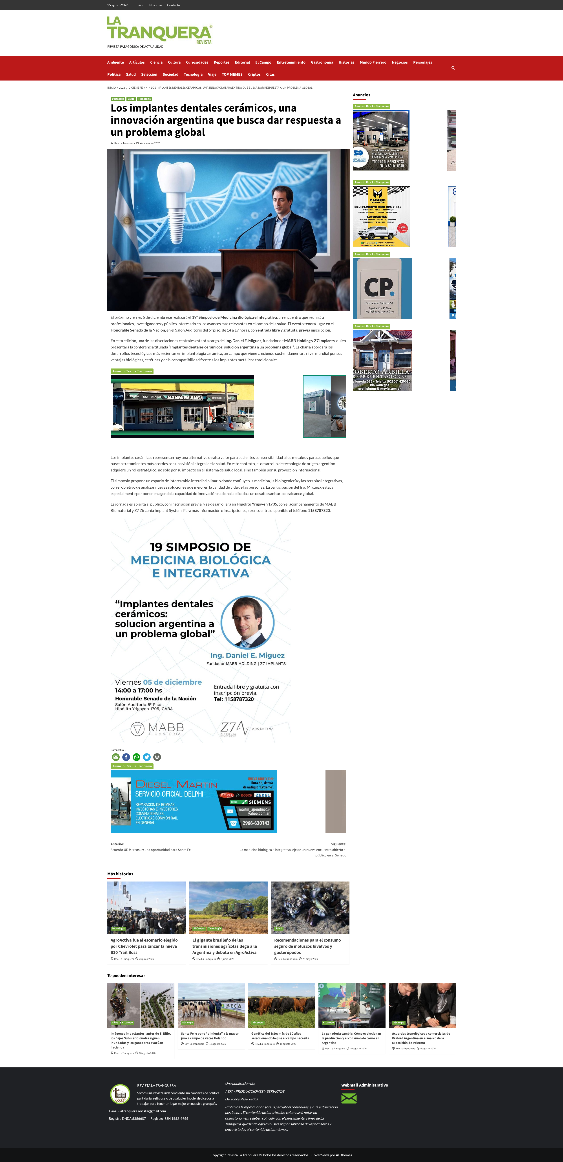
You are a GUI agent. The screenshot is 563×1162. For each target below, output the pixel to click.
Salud (131, 74)
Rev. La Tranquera (124, 143)
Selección (149, 74)
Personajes (422, 62)
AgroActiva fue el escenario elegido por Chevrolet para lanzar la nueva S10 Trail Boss (144, 946)
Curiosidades (197, 62)
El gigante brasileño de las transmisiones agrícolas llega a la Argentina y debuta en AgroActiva (224, 946)
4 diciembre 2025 (150, 143)
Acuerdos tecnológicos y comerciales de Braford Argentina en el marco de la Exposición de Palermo (421, 1038)
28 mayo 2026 (310, 959)
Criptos (254, 74)
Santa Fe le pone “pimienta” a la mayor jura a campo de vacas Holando (210, 1036)
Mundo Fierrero (373, 62)
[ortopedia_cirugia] (204, 405)
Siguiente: (293, 850)
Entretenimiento (291, 62)
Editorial (242, 62)
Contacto (173, 5)
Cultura (174, 62)
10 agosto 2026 (358, 1048)
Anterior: (151, 847)
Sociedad (170, 74)
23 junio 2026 (146, 959)
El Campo (263, 62)
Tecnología (193, 74)
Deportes (221, 62)
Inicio (140, 5)
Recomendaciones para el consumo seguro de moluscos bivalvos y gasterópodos (307, 946)
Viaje (212, 74)
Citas (270, 74)
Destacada (118, 99)
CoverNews (320, 1155)
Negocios (400, 62)
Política (114, 74)
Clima (115, 1023)
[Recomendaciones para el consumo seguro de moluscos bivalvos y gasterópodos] (310, 908)
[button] (453, 68)
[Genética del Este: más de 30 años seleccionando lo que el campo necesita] (281, 1005)
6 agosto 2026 (428, 1048)
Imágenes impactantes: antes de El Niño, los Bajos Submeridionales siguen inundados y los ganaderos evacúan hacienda (141, 1040)
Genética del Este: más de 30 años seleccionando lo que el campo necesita (280, 1036)
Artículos (137, 62)
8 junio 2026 (227, 959)
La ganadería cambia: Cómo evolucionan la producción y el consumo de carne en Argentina (351, 1038)
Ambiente (115, 62)
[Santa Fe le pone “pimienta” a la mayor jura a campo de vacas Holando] (211, 1005)
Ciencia (156, 62)
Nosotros (155, 5)
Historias (346, 62)
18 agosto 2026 (147, 1053)
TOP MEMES (232, 74)
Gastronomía (322, 62)
